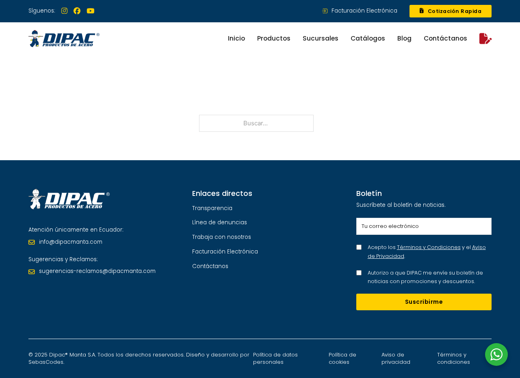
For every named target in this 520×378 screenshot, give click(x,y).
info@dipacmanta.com (70, 242)
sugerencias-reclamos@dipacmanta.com (97, 271)
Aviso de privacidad (395, 358)
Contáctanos (445, 38)
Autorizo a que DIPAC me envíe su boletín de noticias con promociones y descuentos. (425, 277)
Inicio (236, 38)
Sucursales (320, 38)
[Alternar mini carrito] (485, 38)
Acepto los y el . (427, 251)
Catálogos (368, 38)
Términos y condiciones (453, 358)
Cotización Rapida (455, 11)
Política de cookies (342, 358)
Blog (404, 38)
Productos (273, 38)
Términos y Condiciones (429, 247)
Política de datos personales (275, 358)
